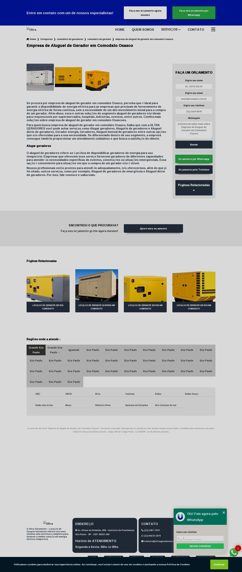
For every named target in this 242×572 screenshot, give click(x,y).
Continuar (219, 564)
